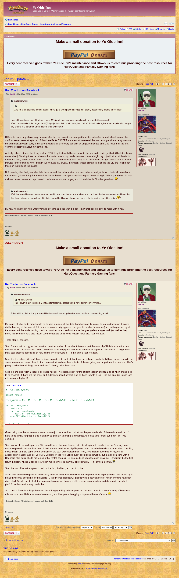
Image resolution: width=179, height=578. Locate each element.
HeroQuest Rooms (29, 24)
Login (171, 29)
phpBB (80, 564)
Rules (122, 29)
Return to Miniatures (14, 540)
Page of (149, 84)
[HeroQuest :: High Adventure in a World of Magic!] (18, 8)
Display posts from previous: (68, 527)
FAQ (131, 29)
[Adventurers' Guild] (142, 166)
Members (150, 29)
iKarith (12, 94)
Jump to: (110, 540)
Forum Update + (16, 79)
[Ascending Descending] (123, 527)
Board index (13, 24)
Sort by (97, 527)
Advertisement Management (97, 568)
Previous (9, 527)
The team (117, 559)
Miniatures (66, 24)
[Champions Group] (151, 166)
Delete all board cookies (132, 559)
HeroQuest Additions (50, 24)
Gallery (139, 29)
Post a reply (8, 83)
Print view (166, 23)
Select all (17, 385)
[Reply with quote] (128, 90)
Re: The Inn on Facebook (22, 90)
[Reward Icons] (7, 236)
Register (161, 29)
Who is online (10, 548)
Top (173, 238)
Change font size (171, 23)
